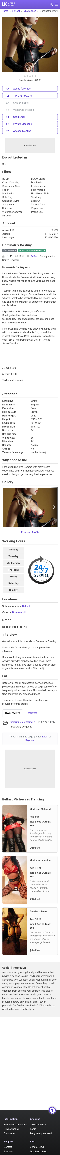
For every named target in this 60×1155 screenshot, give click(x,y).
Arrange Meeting (22, 131)
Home (5, 11)
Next (54, 507)
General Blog (37, 1146)
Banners (8, 1151)
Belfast (16, 11)
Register (30, 740)
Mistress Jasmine (40, 860)
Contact (8, 1146)
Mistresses (30, 11)
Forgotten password (41, 1133)
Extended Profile (30, 532)
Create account (38, 1124)
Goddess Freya (38, 911)
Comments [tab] (12, 713)
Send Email (19, 116)
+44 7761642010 (22, 95)
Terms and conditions (15, 1124)
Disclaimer (9, 1133)
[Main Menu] (56, 4)
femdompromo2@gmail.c (22, 722)
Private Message (22, 123)
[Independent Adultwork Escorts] (8, 4)
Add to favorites (22, 88)
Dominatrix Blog (38, 1151)
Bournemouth (19, 612)
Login (45, 736)
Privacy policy (11, 1129)
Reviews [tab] (31, 713)
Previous (6, 507)
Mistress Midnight (40, 809)
